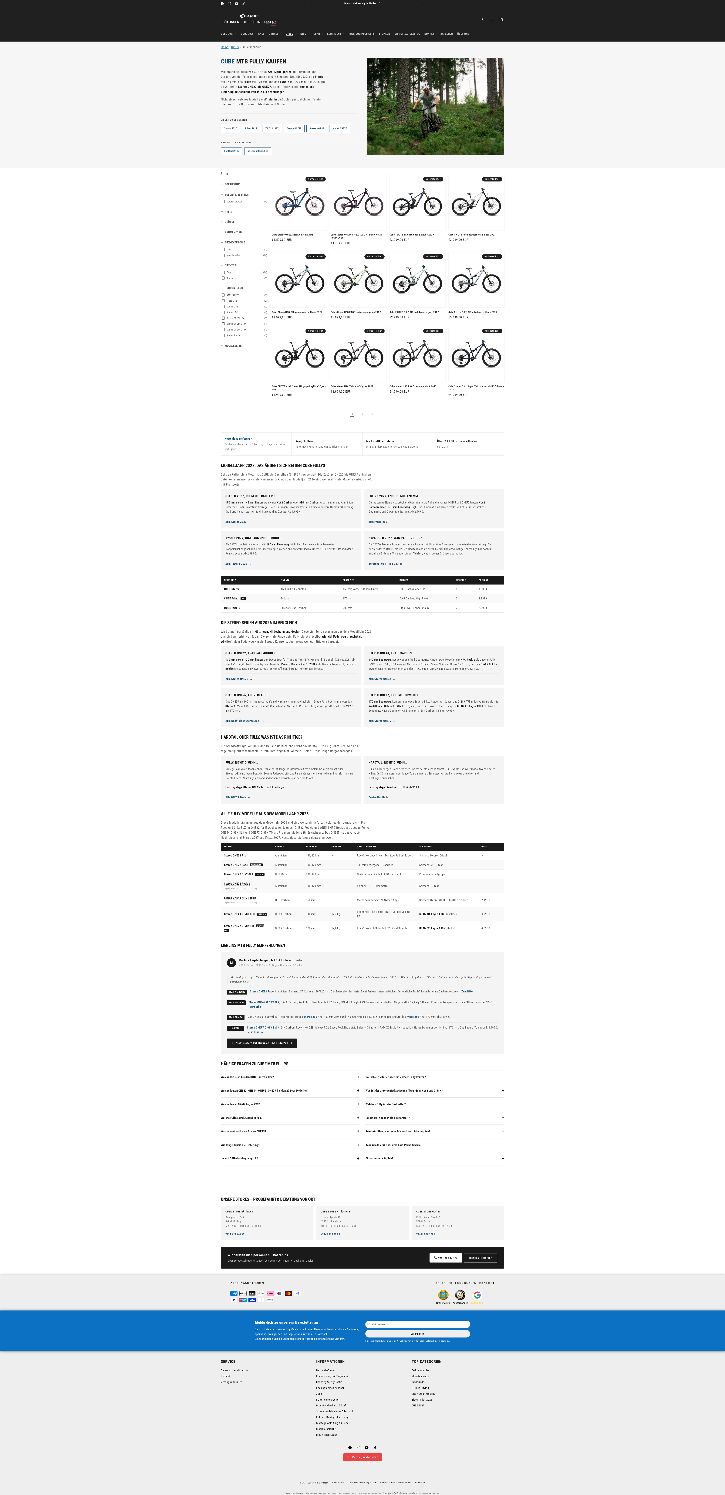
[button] (229, 34)
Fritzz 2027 (251, 128)
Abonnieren (417, 1334)
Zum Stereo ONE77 (380, 721)
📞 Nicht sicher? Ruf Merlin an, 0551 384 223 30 (261, 1043)
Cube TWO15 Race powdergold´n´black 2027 (472, 234)
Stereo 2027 (230, 128)
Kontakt (225, 1376)
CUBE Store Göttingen (318, 1483)
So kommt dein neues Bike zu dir (335, 1411)
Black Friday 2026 (422, 1399)
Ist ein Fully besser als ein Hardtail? (388, 1118)
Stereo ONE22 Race (236, 865)
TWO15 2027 (272, 128)
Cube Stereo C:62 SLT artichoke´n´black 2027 (472, 312)
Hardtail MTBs (231, 151)
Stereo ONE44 (317, 128)
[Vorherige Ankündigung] (307, 3)
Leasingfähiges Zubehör (330, 1387)
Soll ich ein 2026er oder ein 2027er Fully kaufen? (396, 1077)
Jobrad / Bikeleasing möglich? (239, 1158)
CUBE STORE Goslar (428, 1211)
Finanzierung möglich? (379, 1158)
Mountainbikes (420, 1376)
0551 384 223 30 (235, 1233)
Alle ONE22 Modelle (237, 797)
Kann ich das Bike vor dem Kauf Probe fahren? (393, 1145)
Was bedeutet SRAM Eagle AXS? (240, 1104)
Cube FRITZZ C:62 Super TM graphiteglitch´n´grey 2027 (299, 388)
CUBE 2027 (418, 1405)
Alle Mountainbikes (258, 151)
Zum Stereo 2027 (236, 522)
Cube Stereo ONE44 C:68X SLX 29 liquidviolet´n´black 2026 (356, 236)
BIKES (235, 47)
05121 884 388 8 (330, 1233)
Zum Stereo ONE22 (236, 679)
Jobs (319, 1393)
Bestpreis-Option (325, 1370)
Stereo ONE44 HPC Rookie (240, 898)
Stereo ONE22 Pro (235, 855)
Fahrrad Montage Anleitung (332, 1417)
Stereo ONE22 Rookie (237, 883)
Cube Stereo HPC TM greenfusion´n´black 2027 (297, 312)
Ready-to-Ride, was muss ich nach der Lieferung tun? (398, 1131)
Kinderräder (418, 1382)
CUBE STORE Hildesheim (336, 1211)
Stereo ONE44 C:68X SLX (239, 914)
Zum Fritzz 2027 (379, 522)
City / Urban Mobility (423, 1393)
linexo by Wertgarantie (329, 1382)
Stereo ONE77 (339, 128)
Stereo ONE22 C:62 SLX (238, 874)
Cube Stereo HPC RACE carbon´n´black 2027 (413, 386)
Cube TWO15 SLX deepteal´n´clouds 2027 (411, 234)
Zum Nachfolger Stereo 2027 (243, 721)
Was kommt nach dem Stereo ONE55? (243, 1131)
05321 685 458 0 (426, 1233)
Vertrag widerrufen (231, 1382)
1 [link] (352, 414)
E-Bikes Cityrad (420, 1387)
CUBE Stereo (232, 589)
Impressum (420, 1482)
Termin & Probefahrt (481, 1257)
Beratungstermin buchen (235, 1370)
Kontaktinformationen (401, 1482)
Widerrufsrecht (338, 1482)
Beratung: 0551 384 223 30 (386, 563)
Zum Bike (467, 991)
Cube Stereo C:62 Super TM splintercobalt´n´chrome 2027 (476, 388)
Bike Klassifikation (326, 1434)
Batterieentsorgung (327, 1399)
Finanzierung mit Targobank (332, 1376)
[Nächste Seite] (373, 414)
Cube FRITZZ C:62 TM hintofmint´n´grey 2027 (414, 312)
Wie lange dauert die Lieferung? (240, 1145)
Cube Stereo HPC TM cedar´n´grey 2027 (352, 386)
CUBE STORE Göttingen (239, 1211)
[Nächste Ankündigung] (418, 3)
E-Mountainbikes (421, 1370)
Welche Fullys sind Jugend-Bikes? (241, 1118)
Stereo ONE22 (294, 128)
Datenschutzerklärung (359, 1482)
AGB (374, 1482)
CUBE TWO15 (232, 608)
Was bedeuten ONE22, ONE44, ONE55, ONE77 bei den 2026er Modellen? (265, 1090)
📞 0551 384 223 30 (445, 1257)
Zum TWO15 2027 (236, 563)
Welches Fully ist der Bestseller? (386, 1104)
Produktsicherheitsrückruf (331, 1405)
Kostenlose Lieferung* (238, 438)
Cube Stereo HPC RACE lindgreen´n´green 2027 (356, 312)
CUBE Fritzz (231, 598)
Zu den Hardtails (379, 797)
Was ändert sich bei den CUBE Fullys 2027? (247, 1077)
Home (224, 47)
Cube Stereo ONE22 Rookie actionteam (292, 234)
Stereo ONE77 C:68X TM (239, 926)
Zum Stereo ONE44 (380, 679)
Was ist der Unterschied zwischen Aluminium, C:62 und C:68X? (404, 1090)
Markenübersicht (326, 1428)
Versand (384, 1482)
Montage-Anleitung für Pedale (333, 1423)
